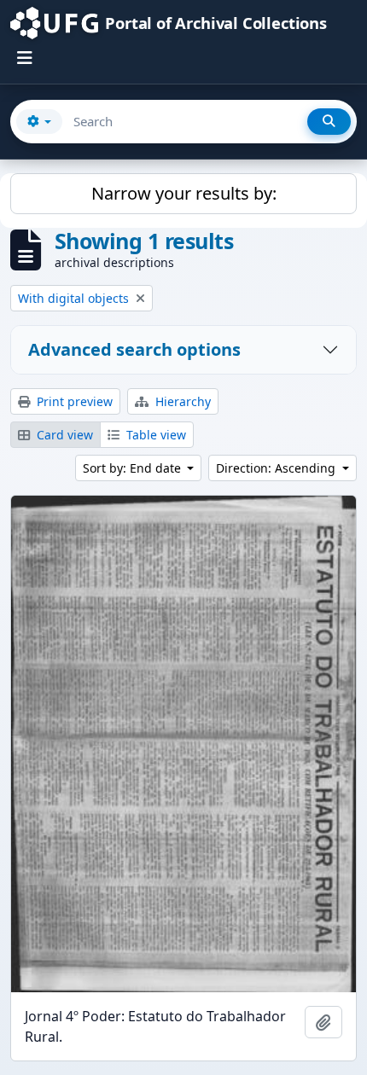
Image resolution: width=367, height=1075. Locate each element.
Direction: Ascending (277, 468)
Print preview (73, 401)
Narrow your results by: (184, 193)
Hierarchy (181, 401)
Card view (63, 435)
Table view (154, 435)
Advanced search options (134, 349)
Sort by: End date (133, 468)
